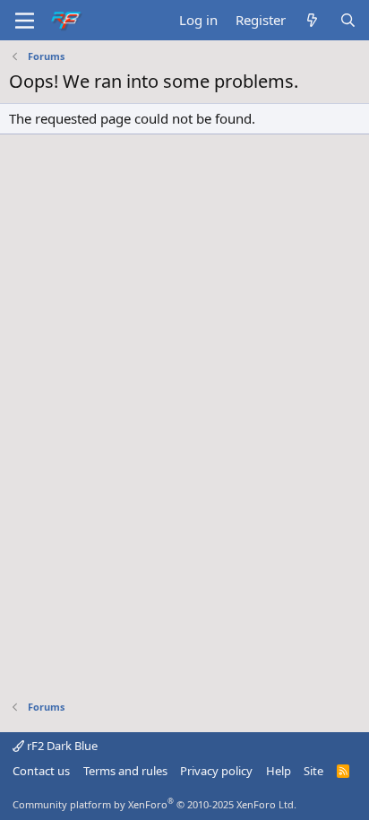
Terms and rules (125, 771)
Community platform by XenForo (154, 804)
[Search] (347, 20)
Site (313, 771)
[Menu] (25, 21)
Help (278, 771)
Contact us (41, 771)
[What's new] (312, 20)
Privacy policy (216, 771)
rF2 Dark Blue (61, 746)
